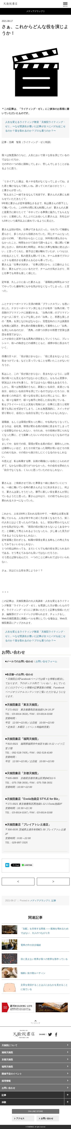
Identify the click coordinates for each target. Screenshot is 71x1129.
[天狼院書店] (10, 3)
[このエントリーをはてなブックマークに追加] (7, 865)
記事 (54, 900)
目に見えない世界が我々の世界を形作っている (44, 959)
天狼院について (9, 1045)
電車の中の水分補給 (31, 945)
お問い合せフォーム (46, 661)
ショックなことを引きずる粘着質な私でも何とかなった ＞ (69, 881)
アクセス (20, 1118)
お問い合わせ (8, 1088)
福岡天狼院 (7, 1066)
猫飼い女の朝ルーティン (33, 973)
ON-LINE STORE (35, 1111)
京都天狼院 (7, 1059)
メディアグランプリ (40, 900)
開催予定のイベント (12, 1073)
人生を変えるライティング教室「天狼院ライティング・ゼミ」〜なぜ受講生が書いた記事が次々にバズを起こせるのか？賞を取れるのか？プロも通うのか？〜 (35, 126)
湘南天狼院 (7, 1052)
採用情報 (6, 1081)
